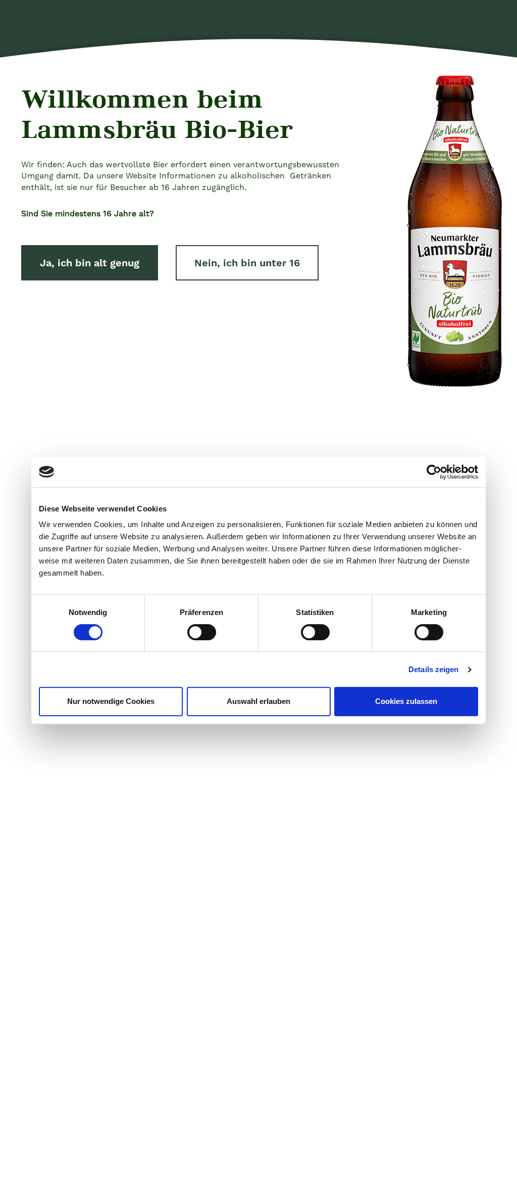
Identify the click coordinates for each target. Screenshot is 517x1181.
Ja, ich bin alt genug (89, 263)
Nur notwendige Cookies (110, 701)
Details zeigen (433, 669)
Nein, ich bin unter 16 (247, 263)
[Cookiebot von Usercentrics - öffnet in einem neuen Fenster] (434, 472)
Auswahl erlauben (258, 701)
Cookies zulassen (406, 701)
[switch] (201, 632)
